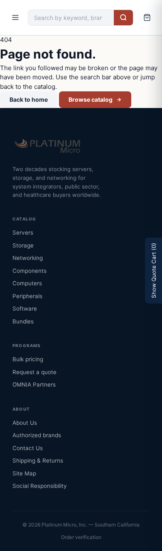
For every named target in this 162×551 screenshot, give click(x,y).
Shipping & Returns (37, 460)
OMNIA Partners (34, 384)
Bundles (23, 321)
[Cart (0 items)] (147, 17)
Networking (27, 258)
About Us (24, 422)
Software (24, 308)
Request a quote (34, 372)
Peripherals (27, 296)
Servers (22, 232)
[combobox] (71, 17)
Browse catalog (91, 99)
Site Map (24, 473)
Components (29, 270)
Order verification (81, 537)
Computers (27, 283)
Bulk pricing (27, 359)
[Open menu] (15, 17)
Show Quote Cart (153, 270)
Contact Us (27, 448)
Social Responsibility (39, 485)
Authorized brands (36, 435)
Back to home (29, 99)
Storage (23, 245)
